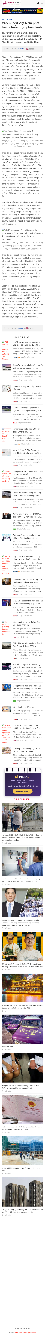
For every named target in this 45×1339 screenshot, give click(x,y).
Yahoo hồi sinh (7, 1047)
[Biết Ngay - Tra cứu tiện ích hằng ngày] (22, 11)
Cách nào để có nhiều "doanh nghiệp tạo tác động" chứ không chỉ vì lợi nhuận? (26, 728)
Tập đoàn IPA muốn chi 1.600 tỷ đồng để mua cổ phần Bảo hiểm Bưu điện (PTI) (26, 559)
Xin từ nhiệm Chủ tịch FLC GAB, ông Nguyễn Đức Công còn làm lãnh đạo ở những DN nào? (27, 517)
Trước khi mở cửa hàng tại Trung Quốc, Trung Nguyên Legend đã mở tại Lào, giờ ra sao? (27, 495)
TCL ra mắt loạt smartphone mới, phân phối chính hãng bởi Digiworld (27, 538)
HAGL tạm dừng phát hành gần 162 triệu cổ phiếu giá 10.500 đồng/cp (26, 345)
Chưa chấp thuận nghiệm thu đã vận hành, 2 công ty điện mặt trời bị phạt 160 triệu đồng (28, 410)
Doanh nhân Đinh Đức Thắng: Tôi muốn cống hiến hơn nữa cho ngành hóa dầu (27, 582)
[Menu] (41, 3)
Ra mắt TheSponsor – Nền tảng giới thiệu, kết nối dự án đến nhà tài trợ (27, 667)
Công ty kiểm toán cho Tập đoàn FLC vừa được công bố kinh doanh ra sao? (28, 689)
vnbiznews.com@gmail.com (25, 1332)
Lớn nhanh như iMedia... (23, 707)
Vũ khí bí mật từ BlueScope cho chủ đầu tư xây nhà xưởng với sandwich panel (26, 453)
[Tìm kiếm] (38, 3)
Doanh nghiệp (7, 19)
